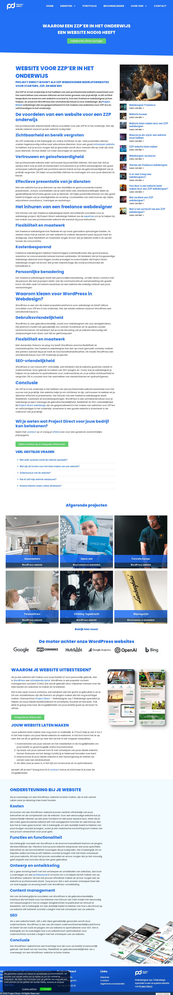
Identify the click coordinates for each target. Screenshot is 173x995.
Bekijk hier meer (86, 629)
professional (40, 874)
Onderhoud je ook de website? (35, 473)
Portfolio (90, 6)
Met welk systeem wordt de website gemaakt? (43, 460)
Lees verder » (136, 108)
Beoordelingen (114, 6)
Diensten (66, 6)
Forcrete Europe (141, 558)
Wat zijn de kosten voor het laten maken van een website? (49, 466)
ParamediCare (32, 614)
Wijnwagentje (140, 614)
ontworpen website (103, 144)
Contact (160, 6)
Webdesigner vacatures (142, 155)
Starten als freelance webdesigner (148, 165)
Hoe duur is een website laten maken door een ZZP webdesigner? (148, 187)
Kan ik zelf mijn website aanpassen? (38, 479)
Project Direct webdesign (32, 405)
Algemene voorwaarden (112, 983)
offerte (56, 431)
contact (31, 431)
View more (8, 985)
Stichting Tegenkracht (86, 614)
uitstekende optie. (40, 680)
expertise (89, 216)
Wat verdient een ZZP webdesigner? (141, 199)
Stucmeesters (32, 558)
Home (50, 6)
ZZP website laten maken (143, 146)
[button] (65, 460)
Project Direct (42, 698)
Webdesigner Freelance (142, 105)
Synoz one (86, 558)
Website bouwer (138, 114)
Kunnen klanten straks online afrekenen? (40, 486)
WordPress (19, 680)
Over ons (137, 6)
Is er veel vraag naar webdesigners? (140, 176)
